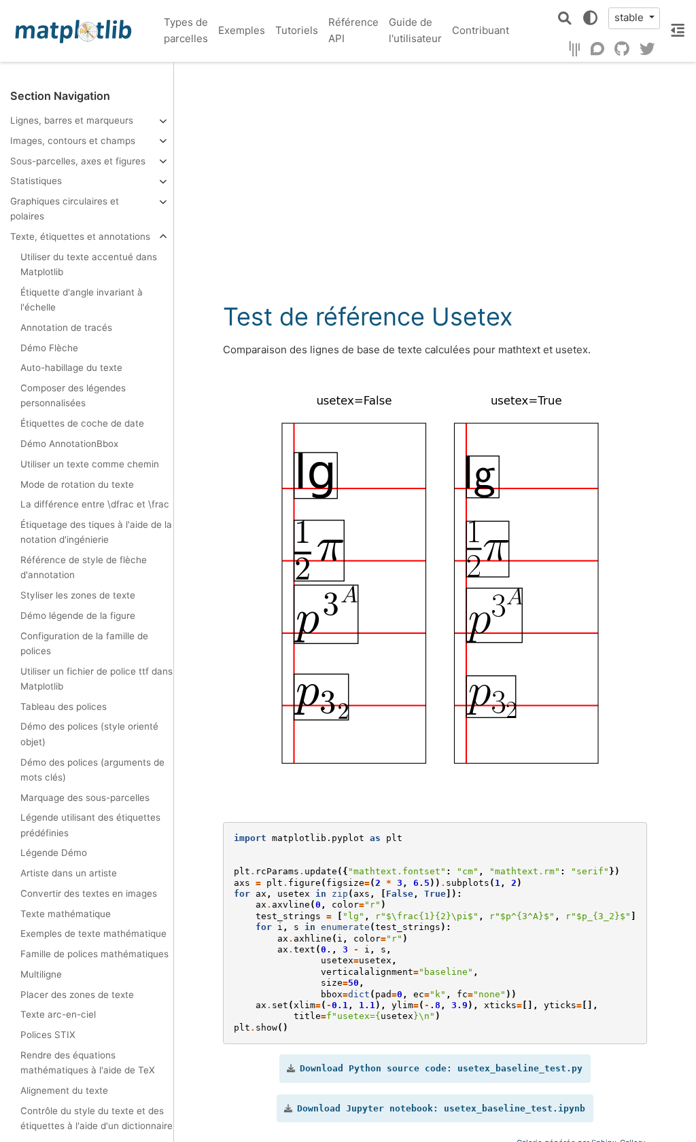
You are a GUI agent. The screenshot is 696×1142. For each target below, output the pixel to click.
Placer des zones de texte (77, 994)
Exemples (241, 30)
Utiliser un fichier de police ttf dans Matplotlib (96, 679)
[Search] (564, 18)
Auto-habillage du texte (71, 367)
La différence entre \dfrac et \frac (94, 504)
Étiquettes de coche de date (82, 423)
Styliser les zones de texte (77, 595)
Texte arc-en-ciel (58, 1014)
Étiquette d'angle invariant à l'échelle (81, 300)
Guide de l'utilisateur (415, 31)
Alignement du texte (64, 1090)
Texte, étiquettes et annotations (80, 236)
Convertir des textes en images (88, 893)
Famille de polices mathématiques (94, 953)
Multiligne (41, 974)
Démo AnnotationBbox (69, 443)
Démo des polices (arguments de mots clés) (92, 770)
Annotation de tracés (66, 327)
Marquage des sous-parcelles (85, 797)
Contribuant (480, 30)
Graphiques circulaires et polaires (64, 208)
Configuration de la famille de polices (84, 643)
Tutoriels (296, 30)
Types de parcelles (186, 31)
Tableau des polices (63, 706)
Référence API (353, 31)
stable (630, 17)
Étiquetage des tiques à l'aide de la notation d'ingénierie (96, 532)
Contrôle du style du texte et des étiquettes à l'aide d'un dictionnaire (96, 1118)
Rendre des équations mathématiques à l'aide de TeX (87, 1062)
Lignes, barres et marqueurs (71, 120)
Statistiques (36, 180)
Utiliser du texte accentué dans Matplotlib (88, 264)
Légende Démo (53, 852)
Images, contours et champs (72, 140)
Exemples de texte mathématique (93, 933)
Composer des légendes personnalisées (73, 395)
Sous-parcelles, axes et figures (77, 161)
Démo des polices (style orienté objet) (89, 734)
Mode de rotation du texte (77, 484)
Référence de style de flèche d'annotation (83, 567)
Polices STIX (47, 1034)
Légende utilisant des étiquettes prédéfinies (90, 825)
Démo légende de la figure (77, 615)
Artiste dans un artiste (68, 873)
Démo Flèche (49, 347)
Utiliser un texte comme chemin (89, 464)
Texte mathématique (65, 913)
